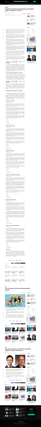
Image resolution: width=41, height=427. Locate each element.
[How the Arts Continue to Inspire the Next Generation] (15, 269)
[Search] (35, 4)
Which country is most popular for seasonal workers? (14, 341)
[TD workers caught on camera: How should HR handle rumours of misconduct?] (15, 361)
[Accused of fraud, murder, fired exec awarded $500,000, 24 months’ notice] (28, 16)
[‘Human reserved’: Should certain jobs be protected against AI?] (8, 329)
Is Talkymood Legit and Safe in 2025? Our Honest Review (22, 280)
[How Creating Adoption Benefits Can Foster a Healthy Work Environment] (8, 277)
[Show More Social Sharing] (11, 13)
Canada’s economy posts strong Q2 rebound (8, 340)
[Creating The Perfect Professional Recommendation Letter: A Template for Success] (15, 21)
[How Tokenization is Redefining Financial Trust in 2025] (22, 269)
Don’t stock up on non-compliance (30, 52)
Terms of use (19, 423)
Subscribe (35, 1)
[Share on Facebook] (7, 13)
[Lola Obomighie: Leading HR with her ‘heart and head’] (22, 329)
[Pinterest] (3, 34)
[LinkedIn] (3, 33)
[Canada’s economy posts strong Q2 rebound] (8, 337)
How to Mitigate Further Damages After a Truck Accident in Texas (15, 280)
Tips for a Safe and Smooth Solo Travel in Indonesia (8, 272)
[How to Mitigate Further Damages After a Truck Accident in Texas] (15, 277)
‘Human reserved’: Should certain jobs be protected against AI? (8, 333)
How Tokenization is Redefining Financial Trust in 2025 (22, 272)
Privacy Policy (31, 416)
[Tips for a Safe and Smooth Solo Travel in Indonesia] (8, 269)
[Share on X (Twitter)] (8, 13)
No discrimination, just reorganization (14, 332)
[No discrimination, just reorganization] (15, 329)
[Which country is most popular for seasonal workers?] (15, 337)
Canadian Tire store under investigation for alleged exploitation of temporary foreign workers (33, 23)
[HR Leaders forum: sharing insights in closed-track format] (31, 58)
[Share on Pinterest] (9, 13)
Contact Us (25, 423)
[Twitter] (3, 32)
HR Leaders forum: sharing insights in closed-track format (31, 62)
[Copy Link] (3, 37)
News (8, 334)
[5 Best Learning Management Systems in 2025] (28, 20)
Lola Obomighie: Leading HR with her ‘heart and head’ (22, 333)
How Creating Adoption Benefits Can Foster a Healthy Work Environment (8, 280)
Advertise (23, 423)
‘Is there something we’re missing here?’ (32, 43)
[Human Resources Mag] (20, 2)
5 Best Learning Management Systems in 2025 (33, 20)
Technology (6, 7)
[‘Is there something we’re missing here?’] (31, 39)
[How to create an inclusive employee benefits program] (15, 300)
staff (28, 44)
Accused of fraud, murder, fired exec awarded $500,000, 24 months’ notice (32, 16)
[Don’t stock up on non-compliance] (31, 49)
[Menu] (5, 3)
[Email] (3, 36)
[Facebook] (3, 30)
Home (5, 5)
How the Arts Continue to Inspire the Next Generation (15, 272)
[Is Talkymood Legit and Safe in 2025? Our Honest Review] (22, 277)
